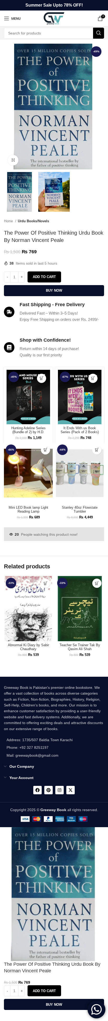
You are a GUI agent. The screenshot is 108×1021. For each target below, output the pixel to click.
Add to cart (44, 277)
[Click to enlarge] (13, 160)
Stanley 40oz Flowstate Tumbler (80, 509)
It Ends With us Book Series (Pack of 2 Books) (80, 430)
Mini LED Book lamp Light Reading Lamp (28, 509)
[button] (41, 378)
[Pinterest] (48, 790)
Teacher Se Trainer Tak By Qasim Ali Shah (80, 647)
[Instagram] (59, 790)
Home (9, 221)
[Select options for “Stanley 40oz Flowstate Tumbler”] (96, 449)
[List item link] (38, 747)
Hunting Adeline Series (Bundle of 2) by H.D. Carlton (28, 432)
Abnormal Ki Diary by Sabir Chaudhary (28, 647)
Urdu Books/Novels (33, 221)
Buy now (54, 290)
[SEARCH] (98, 33)
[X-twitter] (70, 790)
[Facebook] (37, 790)
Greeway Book (53, 810)
